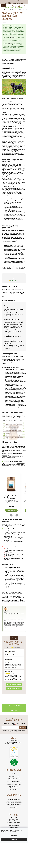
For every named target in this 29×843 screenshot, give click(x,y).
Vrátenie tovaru (14, 789)
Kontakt (14, 773)
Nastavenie (13, 835)
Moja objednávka (14, 787)
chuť (18, 188)
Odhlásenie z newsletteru (14, 806)
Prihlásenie (14, 809)
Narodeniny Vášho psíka (14, 824)
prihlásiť (21, 3)
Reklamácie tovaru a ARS (14, 786)
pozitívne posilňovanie (8, 195)
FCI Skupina (7, 68)
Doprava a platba (14, 775)
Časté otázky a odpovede (14, 799)
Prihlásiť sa (23, 727)
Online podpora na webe (15, 742)
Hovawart (14, 277)
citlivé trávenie (11, 457)
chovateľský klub (11, 43)
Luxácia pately (9, 376)
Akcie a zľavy (14, 817)
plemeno (15, 58)
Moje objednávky (14, 807)
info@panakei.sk (15, 740)
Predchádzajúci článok (14, 705)
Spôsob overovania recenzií (14, 783)
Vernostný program (14, 819)
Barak (14, 279)
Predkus (16, 321)
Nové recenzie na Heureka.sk (14, 688)
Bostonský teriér (14, 281)
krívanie (7, 380)
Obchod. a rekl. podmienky (14, 781)
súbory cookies (12, 832)
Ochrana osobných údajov (14, 784)
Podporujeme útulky (14, 825)
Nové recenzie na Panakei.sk (14, 684)
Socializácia (8, 258)
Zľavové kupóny (14, 827)
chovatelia (12, 37)
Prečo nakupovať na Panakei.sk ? (14, 802)
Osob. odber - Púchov (14, 776)
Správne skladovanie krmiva (14, 801)
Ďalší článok (14, 710)
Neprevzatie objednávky (14, 779)
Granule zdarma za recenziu (14, 822)
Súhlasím (14, 839)
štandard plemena (17, 137)
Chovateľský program (14, 821)
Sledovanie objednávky (14, 778)
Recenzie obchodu (14, 798)
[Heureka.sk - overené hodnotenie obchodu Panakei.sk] (14, 752)
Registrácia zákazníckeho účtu (14, 804)
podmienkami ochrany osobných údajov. (17, 731)
